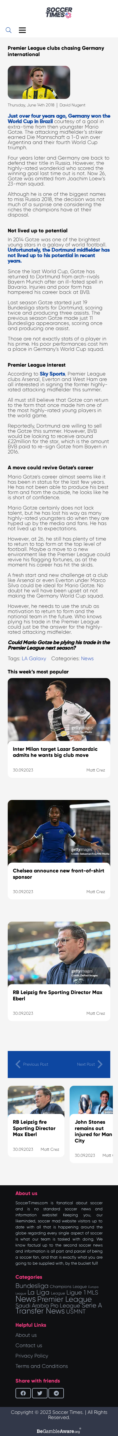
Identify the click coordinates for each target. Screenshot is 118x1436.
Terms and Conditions (41, 1366)
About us (26, 1335)
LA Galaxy (34, 658)
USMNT (76, 1311)
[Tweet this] (40, 1393)
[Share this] (23, 1393)
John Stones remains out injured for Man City (93, 1131)
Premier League (64, 1299)
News (87, 658)
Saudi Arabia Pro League (47, 1305)
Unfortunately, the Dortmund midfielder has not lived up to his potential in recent (59, 253)
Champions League (68, 1286)
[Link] (59, 13)
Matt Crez (50, 1149)
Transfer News (40, 1311)
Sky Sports (52, 374)
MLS (92, 1292)
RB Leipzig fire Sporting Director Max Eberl (34, 1128)
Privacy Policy (31, 1356)
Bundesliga (31, 1285)
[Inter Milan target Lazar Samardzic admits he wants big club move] (59, 735)
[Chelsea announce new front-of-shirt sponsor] (59, 857)
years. (15, 261)
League (58, 1293)
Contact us (28, 1345)
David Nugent (72, 105)
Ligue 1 (76, 1292)
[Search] (8, 30)
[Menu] (22, 30)
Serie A (92, 1305)
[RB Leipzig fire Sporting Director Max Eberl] (59, 978)
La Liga (38, 1292)
